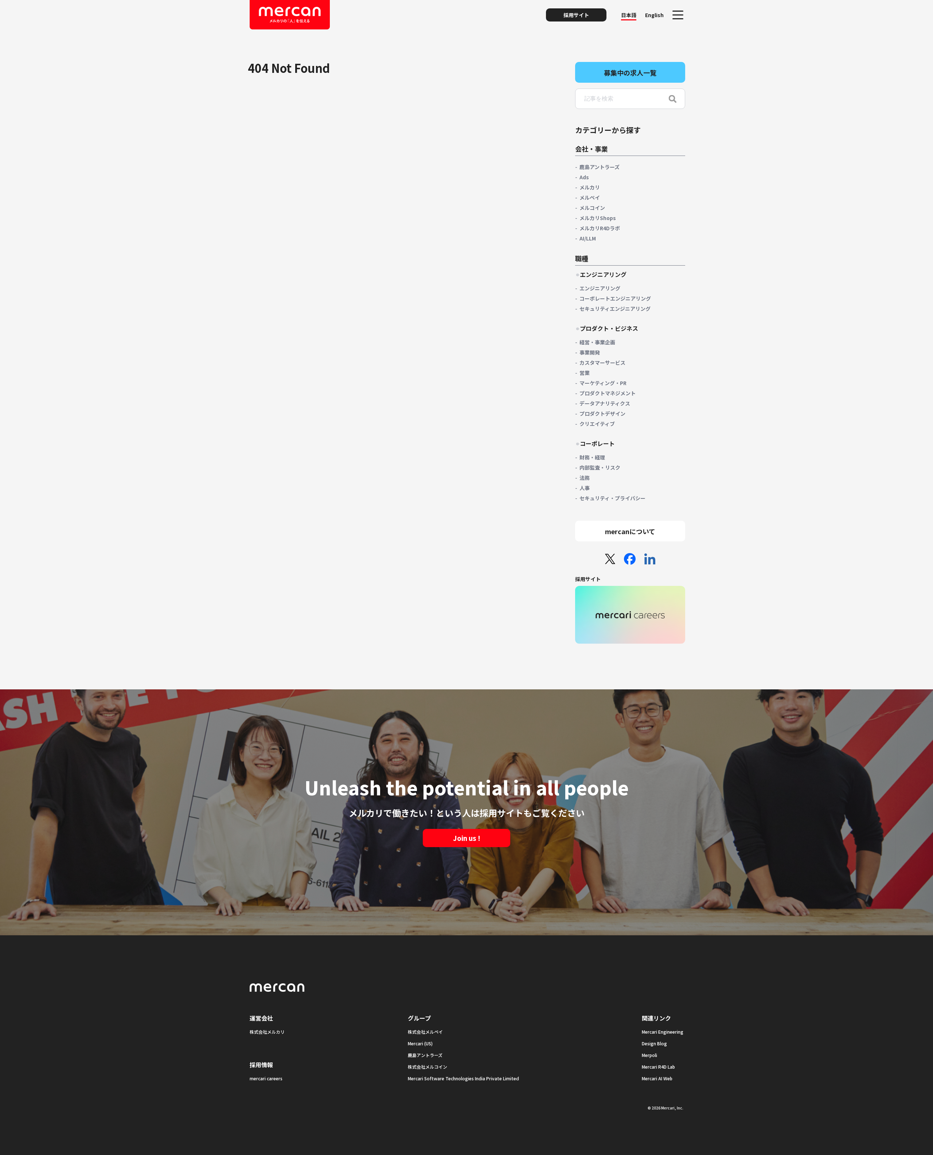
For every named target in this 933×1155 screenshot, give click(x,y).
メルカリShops (597, 218)
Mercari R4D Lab (658, 1067)
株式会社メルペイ (425, 1032)
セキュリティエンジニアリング (615, 308)
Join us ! (466, 838)
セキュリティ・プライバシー (612, 498)
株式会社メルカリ (267, 1032)
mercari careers (266, 1078)
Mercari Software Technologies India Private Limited (463, 1078)
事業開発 (589, 352)
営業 (584, 372)
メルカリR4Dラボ (599, 228)
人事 (584, 488)
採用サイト (576, 15)
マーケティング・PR (602, 383)
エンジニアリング (599, 288)
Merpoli (649, 1055)
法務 (584, 477)
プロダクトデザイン (602, 413)
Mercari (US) (420, 1043)
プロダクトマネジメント (607, 393)
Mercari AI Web (657, 1078)
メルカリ (589, 187)
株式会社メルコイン (427, 1067)
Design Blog (654, 1043)
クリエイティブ (597, 423)
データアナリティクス (604, 403)
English (654, 15)
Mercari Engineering (662, 1032)
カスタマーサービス (602, 362)
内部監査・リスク (599, 467)
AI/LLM (587, 238)
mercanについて (630, 531)
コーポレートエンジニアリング (615, 298)
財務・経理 (592, 457)
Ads (584, 177)
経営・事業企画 (597, 342)
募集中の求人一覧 (630, 72)
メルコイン (592, 207)
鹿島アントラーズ (599, 167)
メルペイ (589, 197)
